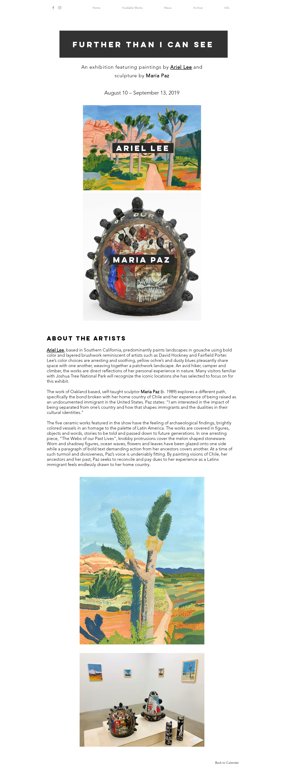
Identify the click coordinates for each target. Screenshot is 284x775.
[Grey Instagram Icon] (60, 8)
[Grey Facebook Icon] (53, 8)
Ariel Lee (181, 67)
